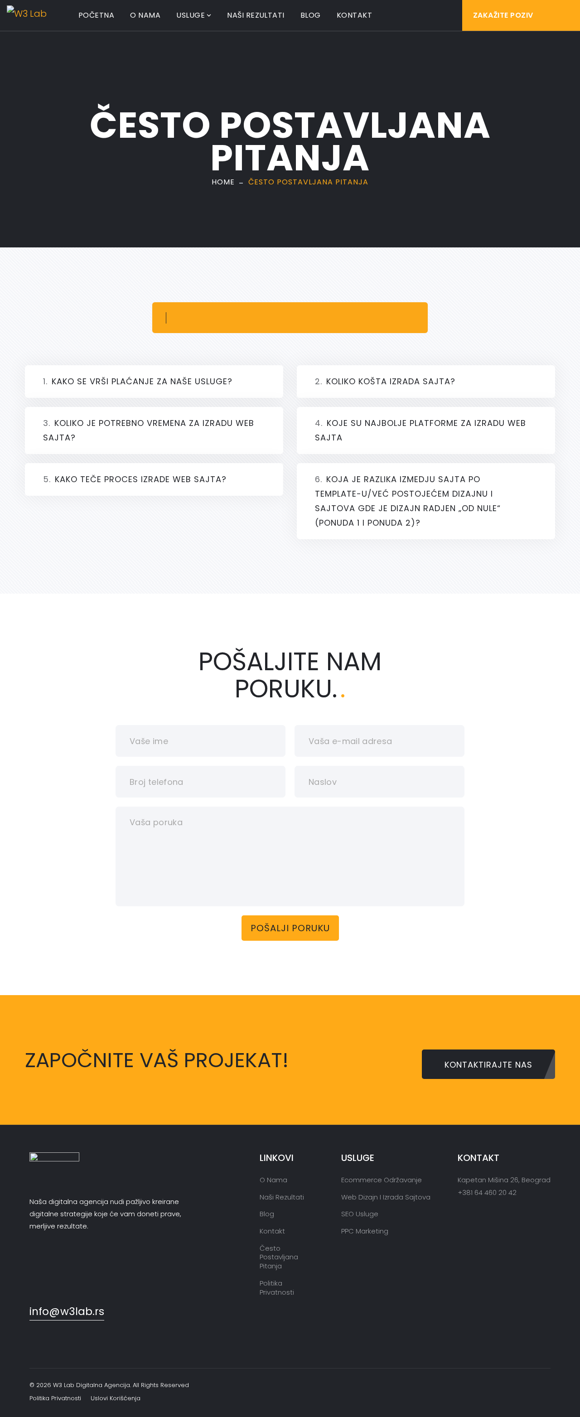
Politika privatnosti (277, 1287)
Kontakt (354, 15)
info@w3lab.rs (66, 1311)
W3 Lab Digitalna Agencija (91, 1385)
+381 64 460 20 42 (487, 1192)
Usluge (190, 15)
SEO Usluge (359, 1214)
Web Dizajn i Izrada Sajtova (385, 1197)
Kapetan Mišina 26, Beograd (504, 1180)
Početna (96, 15)
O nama (145, 15)
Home (223, 182)
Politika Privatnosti (55, 1398)
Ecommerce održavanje (381, 1180)
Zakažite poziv (503, 15)
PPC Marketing (364, 1231)
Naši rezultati (256, 15)
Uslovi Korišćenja (115, 1398)
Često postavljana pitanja (279, 1257)
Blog (310, 15)
